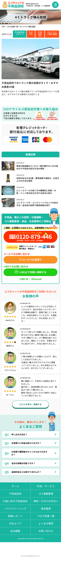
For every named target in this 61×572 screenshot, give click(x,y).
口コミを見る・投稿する (30, 404)
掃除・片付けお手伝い (46, 501)
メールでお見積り (32, 259)
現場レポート (15, 516)
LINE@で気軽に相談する (32, 272)
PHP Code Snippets (24, 556)
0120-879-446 (34, 236)
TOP (3, 26)
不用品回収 (40, 34)
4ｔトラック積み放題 (52, 33)
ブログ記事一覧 (12, 26)
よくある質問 (45, 523)
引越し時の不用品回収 (15, 501)
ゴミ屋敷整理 (45, 493)
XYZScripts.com (37, 556)
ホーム (15, 486)
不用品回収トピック (20, 33)
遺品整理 (46, 508)
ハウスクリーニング (15, 508)
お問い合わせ (45, 531)
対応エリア (15, 523)
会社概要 (15, 531)
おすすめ (31, 33)
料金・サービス (45, 486)
